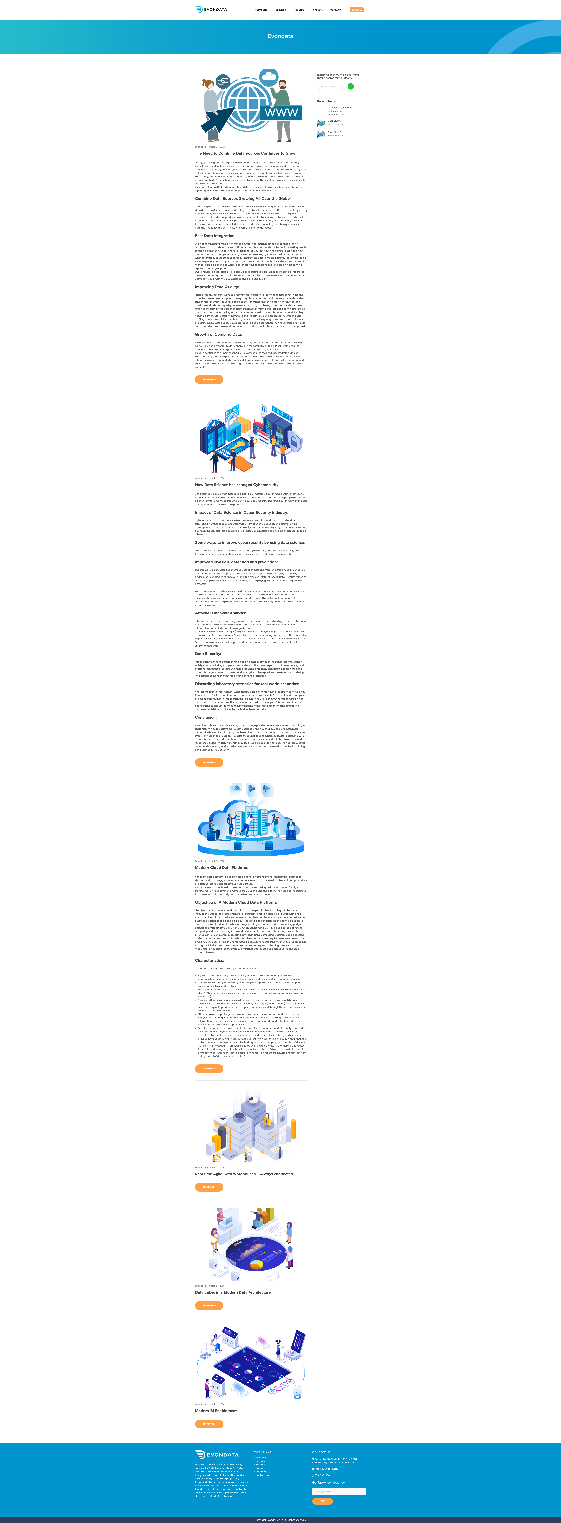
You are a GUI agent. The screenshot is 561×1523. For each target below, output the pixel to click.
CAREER (259, 1468)
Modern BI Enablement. (216, 1411)
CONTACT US (262, 1475)
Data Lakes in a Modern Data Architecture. (233, 1292)
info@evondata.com (326, 1469)
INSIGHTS (260, 1464)
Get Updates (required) (329, 1482)
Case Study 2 (335, 132)
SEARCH (351, 86)
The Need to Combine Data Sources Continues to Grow (245, 153)
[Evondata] (211, 9)
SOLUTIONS (261, 1457)
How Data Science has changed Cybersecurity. (237, 484)
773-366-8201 (322, 1475)
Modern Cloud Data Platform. (221, 867)
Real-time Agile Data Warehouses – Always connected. (244, 1174)
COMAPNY (261, 1471)
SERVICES (260, 1461)
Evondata (200, 146)
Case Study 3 (335, 121)
